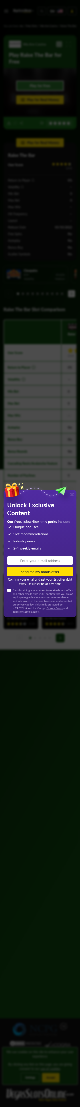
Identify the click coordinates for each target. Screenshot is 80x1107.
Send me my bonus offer (40, 571)
